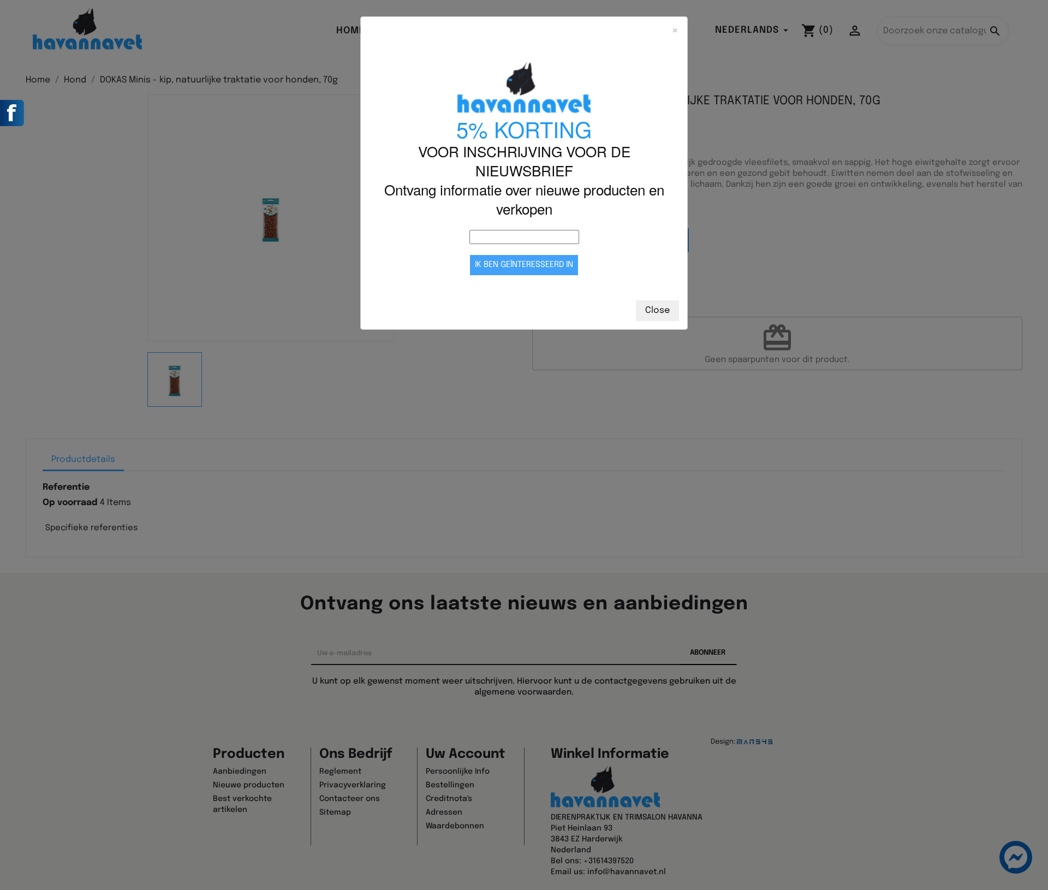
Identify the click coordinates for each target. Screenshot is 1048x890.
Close (657, 310)
